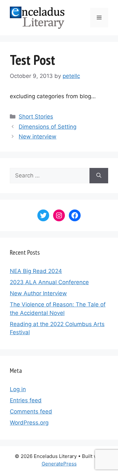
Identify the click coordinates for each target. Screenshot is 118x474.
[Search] (98, 176)
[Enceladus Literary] (37, 17)
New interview (37, 136)
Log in (18, 389)
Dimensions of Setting (47, 126)
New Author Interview (38, 293)
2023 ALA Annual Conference (49, 282)
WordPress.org (29, 422)
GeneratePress (59, 464)
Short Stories (36, 116)
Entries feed (26, 400)
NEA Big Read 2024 (36, 271)
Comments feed (31, 411)
